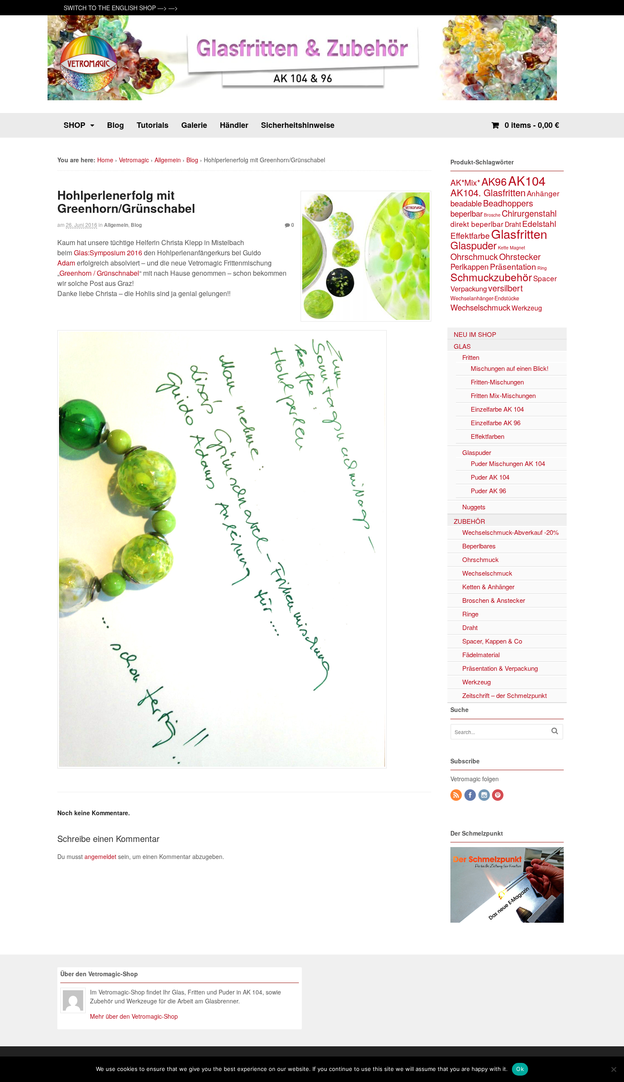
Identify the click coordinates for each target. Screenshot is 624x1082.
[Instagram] (484, 795)
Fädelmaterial (481, 654)
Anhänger (543, 193)
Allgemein (168, 159)
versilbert (505, 288)
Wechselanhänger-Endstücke (484, 298)
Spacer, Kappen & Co (492, 640)
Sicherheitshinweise (297, 124)
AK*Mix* (465, 182)
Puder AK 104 (490, 476)
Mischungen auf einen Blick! (509, 368)
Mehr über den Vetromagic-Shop (134, 1016)
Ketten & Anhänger (488, 586)
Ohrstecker (520, 256)
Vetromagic (134, 159)
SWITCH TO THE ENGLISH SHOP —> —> (121, 7)
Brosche (492, 215)
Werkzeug (527, 307)
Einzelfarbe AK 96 (495, 422)
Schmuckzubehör (491, 276)
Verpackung (468, 288)
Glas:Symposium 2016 (108, 252)
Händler (234, 124)
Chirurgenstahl (529, 213)
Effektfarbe (470, 235)
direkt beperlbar (476, 223)
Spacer (545, 278)
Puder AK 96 (488, 490)
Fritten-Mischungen (497, 381)
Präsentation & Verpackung (500, 668)
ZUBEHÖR (469, 521)
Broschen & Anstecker (493, 600)
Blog (115, 124)
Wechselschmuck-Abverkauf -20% (510, 532)
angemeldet (100, 856)
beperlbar (466, 213)
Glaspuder (473, 245)
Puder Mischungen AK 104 (508, 463)
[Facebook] (470, 795)
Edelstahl (539, 223)
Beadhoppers (508, 203)
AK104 (526, 180)
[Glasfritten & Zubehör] (89, 91)
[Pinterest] (498, 795)
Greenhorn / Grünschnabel (99, 273)
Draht (513, 224)
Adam (66, 263)
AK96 (494, 181)
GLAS (462, 346)
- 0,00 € (532, 124)
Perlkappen (469, 266)
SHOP (74, 124)
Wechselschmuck (480, 307)
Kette (503, 247)
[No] (613, 1069)
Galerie (194, 124)
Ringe (470, 613)
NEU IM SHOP (475, 334)
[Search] (554, 731)
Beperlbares (479, 545)
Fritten (470, 357)
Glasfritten (519, 233)
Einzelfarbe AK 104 (497, 408)
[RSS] (456, 795)
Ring (542, 268)
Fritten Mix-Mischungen (503, 395)
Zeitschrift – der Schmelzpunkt (504, 695)
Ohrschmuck (474, 256)
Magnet (517, 247)
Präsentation (513, 266)
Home (105, 159)
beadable (466, 203)
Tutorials (153, 124)
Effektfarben (487, 436)
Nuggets (474, 506)
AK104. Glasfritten (488, 192)
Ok (520, 1068)
